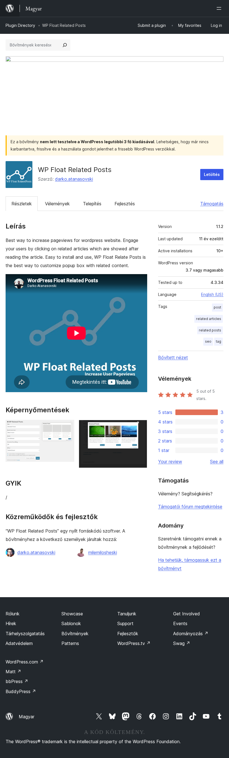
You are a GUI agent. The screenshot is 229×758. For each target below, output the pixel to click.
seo (208, 341)
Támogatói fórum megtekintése (190, 506)
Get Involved (186, 613)
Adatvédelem (19, 643)
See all (216, 461)
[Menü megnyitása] (220, 8)
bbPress (17, 681)
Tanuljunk (126, 613)
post (217, 307)
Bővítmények (75, 633)
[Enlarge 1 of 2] (67, 427)
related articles (208, 319)
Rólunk (13, 613)
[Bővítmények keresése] (64, 45)
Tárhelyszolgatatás (25, 633)
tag (218, 341)
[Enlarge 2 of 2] (139, 427)
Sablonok (71, 623)
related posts (210, 330)
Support (125, 623)
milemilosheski (102, 552)
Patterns (70, 643)
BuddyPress (21, 691)
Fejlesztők (127, 633)
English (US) (212, 294)
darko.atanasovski (74, 179)
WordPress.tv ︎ (134, 643)
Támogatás (211, 203)
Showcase (72, 613)
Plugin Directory (20, 25)
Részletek (21, 203)
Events (180, 623)
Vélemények (57, 203)
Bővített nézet (173, 357)
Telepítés (92, 203)
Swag (181, 643)
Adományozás (190, 633)
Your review (170, 461)
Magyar (26, 716)
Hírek (11, 623)
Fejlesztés (125, 203)
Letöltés (212, 174)
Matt (13, 671)
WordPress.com (25, 662)
